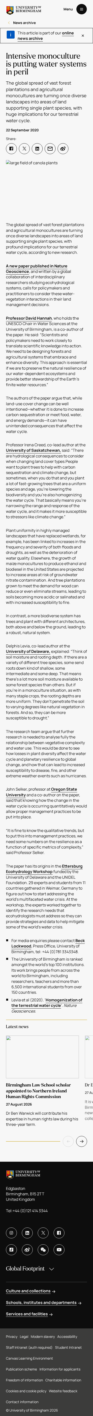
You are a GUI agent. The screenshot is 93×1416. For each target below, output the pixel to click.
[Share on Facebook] (11, 148)
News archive (24, 22)
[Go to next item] (81, 1141)
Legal (24, 1336)
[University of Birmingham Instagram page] (11, 1232)
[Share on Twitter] (24, 148)
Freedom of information (24, 1380)
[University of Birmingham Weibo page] (27, 1249)
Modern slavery (43, 1336)
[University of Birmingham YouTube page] (59, 1249)
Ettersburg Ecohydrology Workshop (44, 868)
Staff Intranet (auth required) (29, 1347)
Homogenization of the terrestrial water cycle (46, 1002)
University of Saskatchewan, (33, 450)
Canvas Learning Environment (29, 1358)
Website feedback (63, 1391)
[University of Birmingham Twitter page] (43, 1232)
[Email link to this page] (50, 148)
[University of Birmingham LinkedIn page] (27, 1232)
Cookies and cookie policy (26, 1391)
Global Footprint (25, 1269)
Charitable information (63, 1380)
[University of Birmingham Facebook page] (59, 1232)
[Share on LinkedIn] (37, 148)
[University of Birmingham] (24, 9)
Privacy (11, 1336)
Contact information (22, 1401)
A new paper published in (30, 266)
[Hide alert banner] (83, 35)
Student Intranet (68, 1347)
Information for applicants (59, 1369)
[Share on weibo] (63, 148)
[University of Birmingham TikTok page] (11, 1249)
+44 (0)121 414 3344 (30, 1210)
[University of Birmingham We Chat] (43, 1249)
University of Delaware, (28, 651)
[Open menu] (81, 9)
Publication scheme (21, 1369)
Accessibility (67, 1336)
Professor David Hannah (29, 318)
